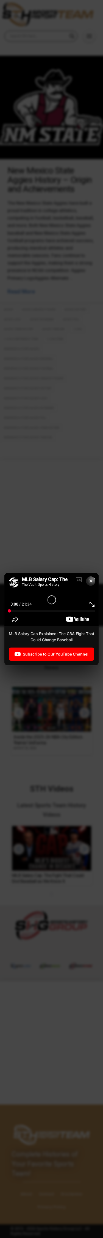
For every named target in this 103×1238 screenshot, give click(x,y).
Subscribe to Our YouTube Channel (55, 653)
